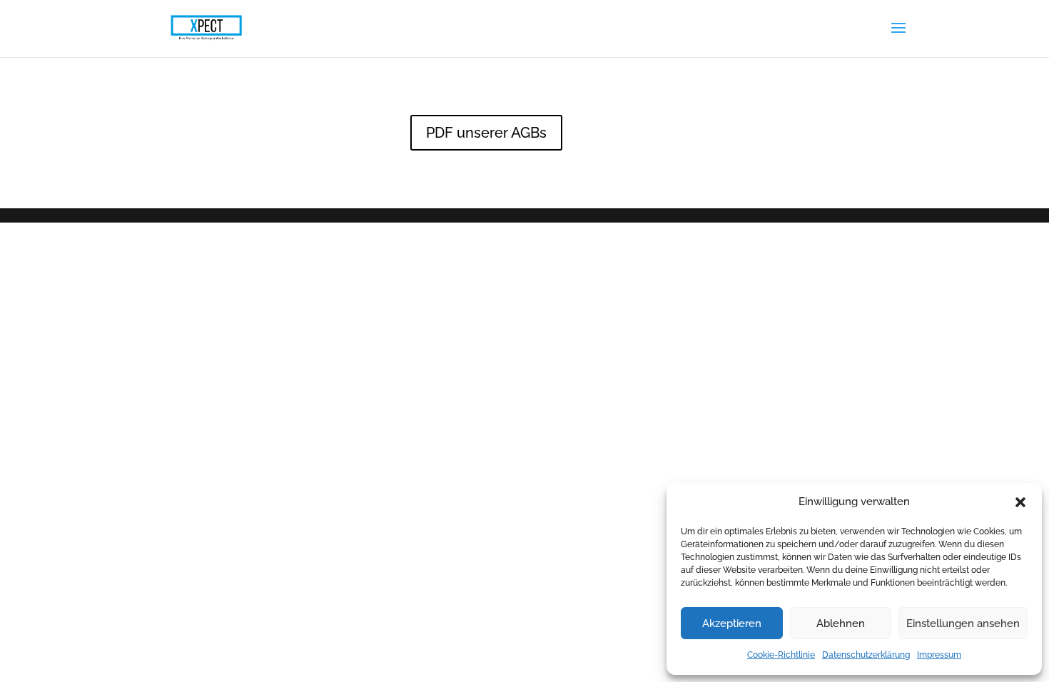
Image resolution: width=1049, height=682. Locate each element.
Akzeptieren (731, 623)
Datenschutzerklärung (866, 655)
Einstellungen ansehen (963, 623)
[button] (1020, 502)
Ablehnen (840, 623)
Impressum (939, 655)
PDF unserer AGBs (486, 132)
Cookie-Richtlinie (781, 655)
